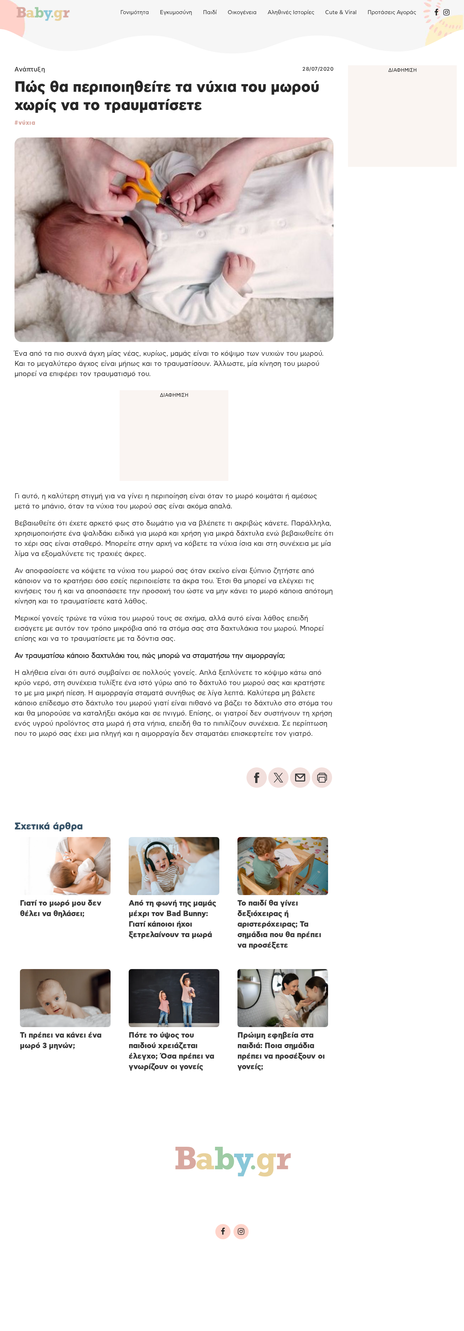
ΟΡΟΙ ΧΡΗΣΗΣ (77, 1280)
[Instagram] (446, 13)
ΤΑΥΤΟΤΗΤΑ (34, 1280)
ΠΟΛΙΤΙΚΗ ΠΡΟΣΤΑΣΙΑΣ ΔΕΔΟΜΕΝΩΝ (156, 1280)
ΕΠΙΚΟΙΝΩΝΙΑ (234, 1280)
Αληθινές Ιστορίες (291, 12)
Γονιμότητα (134, 12)
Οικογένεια (242, 12)
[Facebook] (436, 13)
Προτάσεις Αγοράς (392, 12)
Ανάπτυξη (29, 69)
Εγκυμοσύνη (176, 12)
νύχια (26, 123)
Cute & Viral (341, 12)
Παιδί (210, 12)
